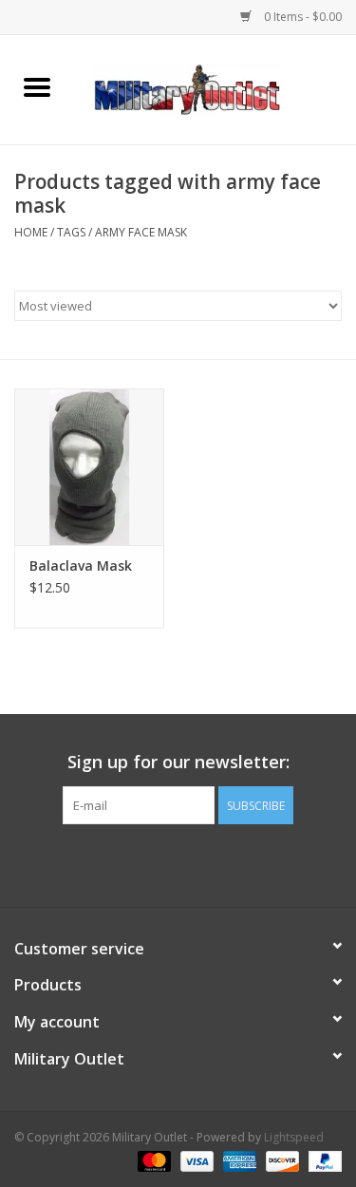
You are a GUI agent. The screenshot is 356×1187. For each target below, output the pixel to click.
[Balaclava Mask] (89, 466)
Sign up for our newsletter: (178, 762)
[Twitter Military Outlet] (178, 863)
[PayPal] (322, 1161)
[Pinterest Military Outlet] (212, 863)
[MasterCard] (152, 1161)
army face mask (141, 232)
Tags (71, 232)
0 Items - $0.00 (301, 17)
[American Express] (237, 1161)
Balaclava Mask (80, 565)
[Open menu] (37, 86)
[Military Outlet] (215, 88)
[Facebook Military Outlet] (144, 863)
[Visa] (195, 1161)
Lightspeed (294, 1137)
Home (30, 232)
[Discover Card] (280, 1161)
